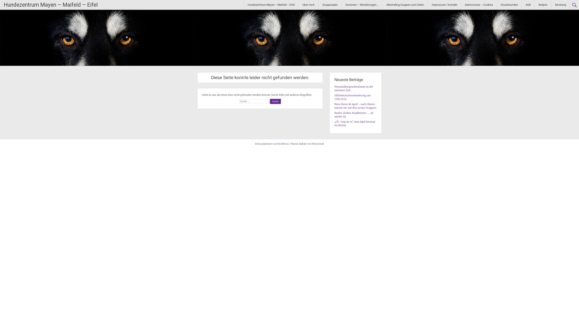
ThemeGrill (318, 143)
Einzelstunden (509, 4)
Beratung (560, 4)
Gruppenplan (330, 4)
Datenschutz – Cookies (479, 4)
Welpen (542, 4)
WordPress (283, 143)
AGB (528, 4)
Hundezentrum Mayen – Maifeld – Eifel (51, 5)
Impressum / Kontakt (444, 4)
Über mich (308, 4)
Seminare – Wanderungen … (362, 4)
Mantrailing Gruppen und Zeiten (405, 4)
